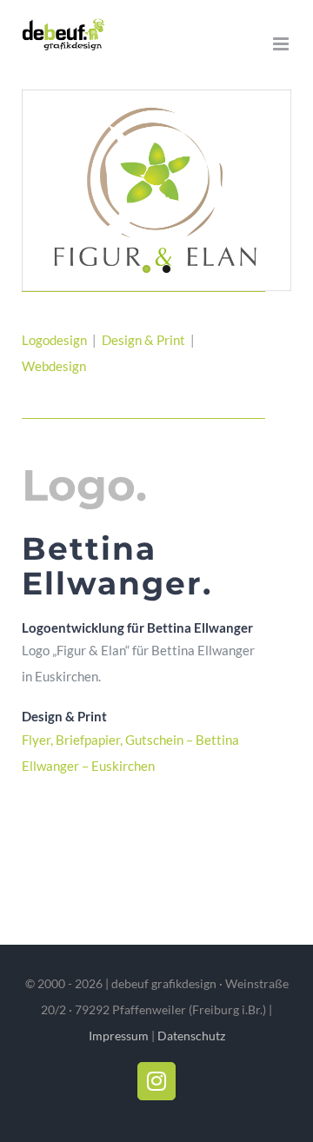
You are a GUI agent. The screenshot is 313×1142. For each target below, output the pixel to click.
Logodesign (54, 340)
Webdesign (55, 366)
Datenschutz (191, 1035)
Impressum (119, 1035)
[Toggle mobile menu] (282, 44)
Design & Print (145, 340)
